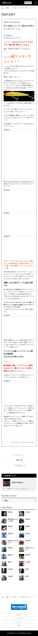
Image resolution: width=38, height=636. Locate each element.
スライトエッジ (27, 181)
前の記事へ (20, 455)
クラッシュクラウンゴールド (16, 87)
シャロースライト (14, 181)
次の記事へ (18, 465)
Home (2, 8)
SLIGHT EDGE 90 (15, 442)
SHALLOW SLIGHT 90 (27, 442)
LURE (7, 7)
